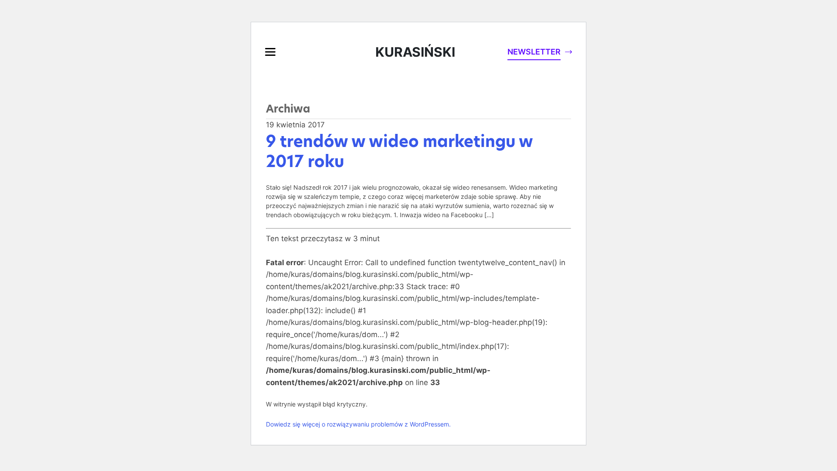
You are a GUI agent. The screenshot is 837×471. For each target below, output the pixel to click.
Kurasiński (415, 52)
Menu (270, 52)
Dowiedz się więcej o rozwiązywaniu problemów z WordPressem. (358, 424)
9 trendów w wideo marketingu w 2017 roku (399, 151)
